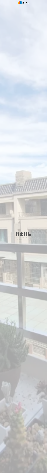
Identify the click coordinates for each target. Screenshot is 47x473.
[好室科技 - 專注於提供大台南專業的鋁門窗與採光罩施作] (23, 3)
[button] (1, 3)
